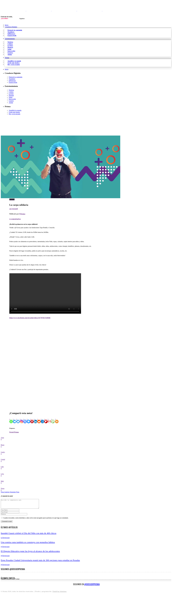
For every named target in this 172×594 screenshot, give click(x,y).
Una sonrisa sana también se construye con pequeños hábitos (28, 542)
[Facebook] (25, 419)
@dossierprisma (92, 584)
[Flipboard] (46, 419)
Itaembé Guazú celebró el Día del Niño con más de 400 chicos (28, 533)
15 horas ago (5, 547)
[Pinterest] (32, 419)
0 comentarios (15, 219)
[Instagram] (21, 419)
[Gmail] (49, 419)
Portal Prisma (14, 432)
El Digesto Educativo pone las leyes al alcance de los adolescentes (30, 551)
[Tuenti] (42, 419)
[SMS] (53, 419)
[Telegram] (14, 419)
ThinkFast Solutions (59, 591)
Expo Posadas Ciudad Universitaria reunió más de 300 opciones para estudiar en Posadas (40, 560)
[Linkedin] (35, 419)
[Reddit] (39, 419)
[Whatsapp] (11, 419)
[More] (57, 419)
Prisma (22, 214)
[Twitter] (18, 419)
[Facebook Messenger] (28, 419)
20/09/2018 (13, 209)
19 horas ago (5, 556)
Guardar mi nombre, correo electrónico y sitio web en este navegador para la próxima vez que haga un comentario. (35, 518)
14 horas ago (5, 538)
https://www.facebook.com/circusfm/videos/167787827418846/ (30, 318)
